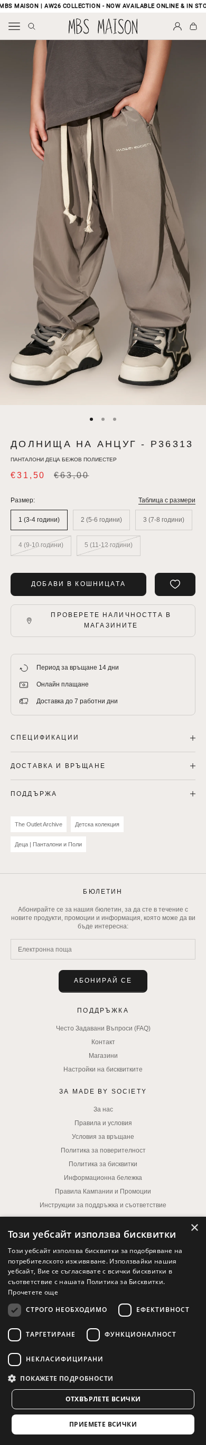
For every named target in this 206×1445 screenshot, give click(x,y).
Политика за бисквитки (103, 1164)
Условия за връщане (103, 1136)
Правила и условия (103, 1123)
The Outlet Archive (38, 824)
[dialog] (103, 1331)
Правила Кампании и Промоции (103, 1191)
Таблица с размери (166, 500)
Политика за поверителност (103, 1150)
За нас (103, 1109)
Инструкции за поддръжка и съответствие (103, 1205)
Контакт (103, 1042)
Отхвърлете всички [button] (103, 1399)
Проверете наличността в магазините (111, 620)
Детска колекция (97, 824)
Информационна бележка (103, 1177)
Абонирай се (103, 980)
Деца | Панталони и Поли (48, 844)
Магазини (103, 1055)
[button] (103, 1378)
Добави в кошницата (78, 584)
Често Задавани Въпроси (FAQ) (103, 1028)
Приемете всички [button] (103, 1424)
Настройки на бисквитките (103, 1069)
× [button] (194, 1228)
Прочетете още (33, 1292)
